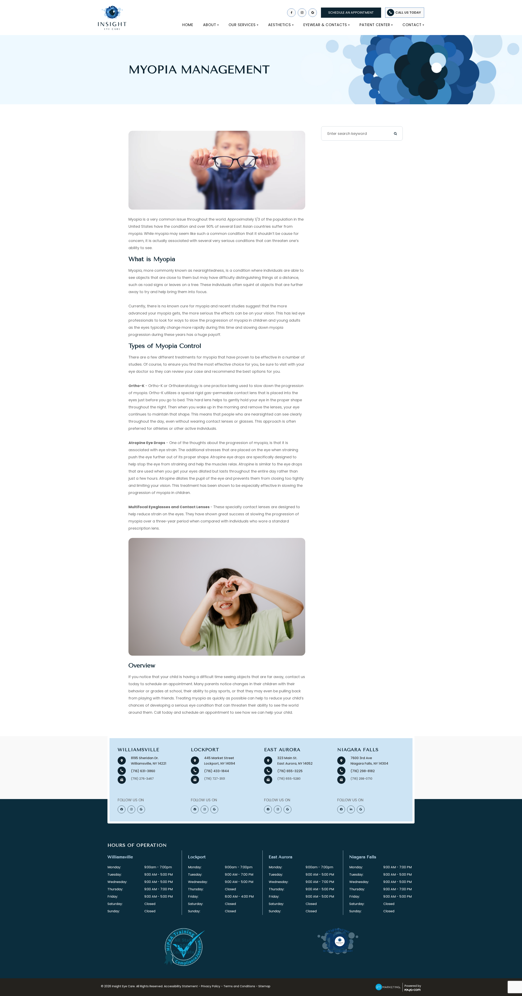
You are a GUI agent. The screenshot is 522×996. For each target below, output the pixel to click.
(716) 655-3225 (290, 771)
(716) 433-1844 (216, 771)
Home (187, 24)
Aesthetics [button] (279, 24)
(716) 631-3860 (143, 771)
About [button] (209, 24)
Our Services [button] (242, 24)
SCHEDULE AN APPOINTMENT (351, 12)
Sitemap (264, 986)
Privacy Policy (210, 986)
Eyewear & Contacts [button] (325, 24)
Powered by (413, 986)
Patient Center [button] (374, 24)
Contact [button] (412, 24)
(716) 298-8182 (363, 771)
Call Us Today (408, 12)
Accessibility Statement (181, 986)
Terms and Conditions (239, 986)
